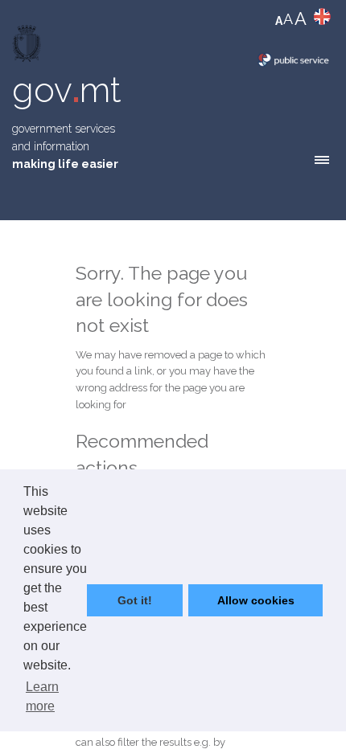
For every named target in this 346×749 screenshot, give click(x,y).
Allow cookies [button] (256, 600)
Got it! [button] (134, 600)
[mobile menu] (322, 160)
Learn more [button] (42, 696)
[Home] (28, 47)
